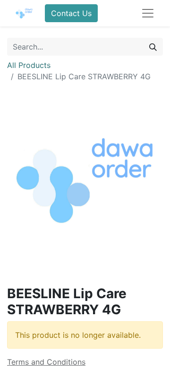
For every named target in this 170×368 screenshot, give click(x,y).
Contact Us (71, 13)
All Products (29, 65)
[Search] (153, 47)
